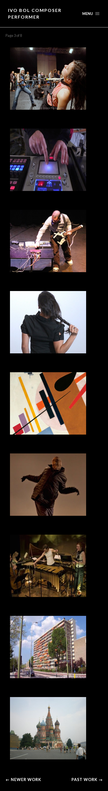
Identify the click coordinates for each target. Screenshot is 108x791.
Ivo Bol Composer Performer (34, 13)
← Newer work (23, 779)
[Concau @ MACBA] (54, 322)
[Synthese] (54, 566)
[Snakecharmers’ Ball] (54, 78)
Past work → (87, 779)
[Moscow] (54, 728)
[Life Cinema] (54, 647)
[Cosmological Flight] (54, 403)
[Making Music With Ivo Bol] (54, 160)
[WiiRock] (54, 241)
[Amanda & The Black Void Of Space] (54, 484)
